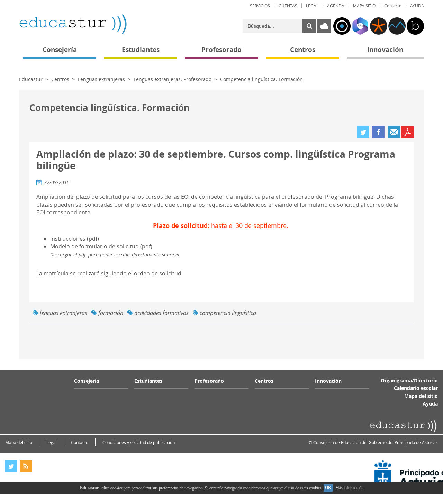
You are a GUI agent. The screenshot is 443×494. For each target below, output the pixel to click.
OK (328, 487)
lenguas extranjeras (63, 313)
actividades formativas (161, 313)
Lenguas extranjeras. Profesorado (172, 79)
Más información (349, 487)
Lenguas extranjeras (101, 79)
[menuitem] (260, 5)
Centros (60, 79)
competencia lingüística (228, 313)
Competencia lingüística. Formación (261, 79)
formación (110, 313)
